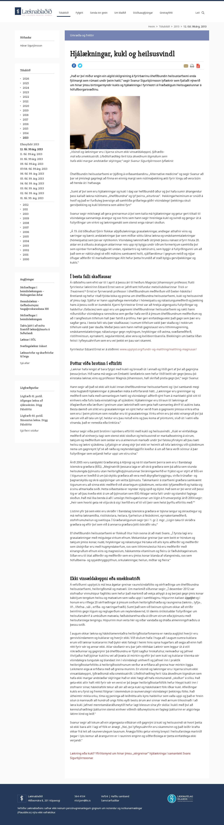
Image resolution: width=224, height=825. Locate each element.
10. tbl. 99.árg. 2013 (31, 159)
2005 (26, 236)
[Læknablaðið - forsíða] (33, 8)
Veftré (104, 796)
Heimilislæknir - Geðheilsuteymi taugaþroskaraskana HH (34, 305)
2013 (176, 26)
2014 (26, 133)
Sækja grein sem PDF (198, 66)
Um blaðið (120, 12)
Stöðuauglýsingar (143, 12)
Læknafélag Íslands (180, 798)
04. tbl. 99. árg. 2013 (32, 183)
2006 (26, 232)
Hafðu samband (120, 796)
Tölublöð (164, 26)
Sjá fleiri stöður (29, 430)
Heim (151, 26)
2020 (26, 106)
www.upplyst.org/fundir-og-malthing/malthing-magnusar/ (158, 349)
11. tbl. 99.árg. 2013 (31, 154)
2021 (26, 101)
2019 (26, 110)
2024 (26, 88)
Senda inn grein (98, 12)
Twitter (80, 65)
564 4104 (80, 796)
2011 (25, 209)
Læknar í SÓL (28, 339)
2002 (26, 250)
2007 (26, 227)
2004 (26, 241)
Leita (203, 12)
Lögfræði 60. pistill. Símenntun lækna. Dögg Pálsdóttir (34, 420)
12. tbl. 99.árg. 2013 (194, 26)
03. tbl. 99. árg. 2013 (32, 188)
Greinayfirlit (166, 12)
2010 (26, 214)
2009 (26, 218)
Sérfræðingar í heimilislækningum (31, 317)
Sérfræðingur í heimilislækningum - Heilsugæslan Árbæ (32, 291)
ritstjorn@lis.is (83, 800)
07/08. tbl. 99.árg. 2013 (33, 169)
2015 (25, 128)
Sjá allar (25, 363)
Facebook (74, 65)
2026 (26, 79)
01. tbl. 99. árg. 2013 (31, 198)
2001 (26, 255)
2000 (26, 259)
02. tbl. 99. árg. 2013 (32, 193)
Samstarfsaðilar (110, 800)
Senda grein (186, 66)
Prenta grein (192, 66)
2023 (26, 92)
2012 (26, 205)
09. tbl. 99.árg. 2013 (31, 164)
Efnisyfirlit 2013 (29, 144)
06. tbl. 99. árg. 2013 (32, 174)
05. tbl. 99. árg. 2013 (32, 178)
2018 (26, 115)
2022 (26, 97)
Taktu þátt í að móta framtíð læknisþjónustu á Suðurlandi (35, 329)
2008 (26, 223)
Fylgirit (79, 12)
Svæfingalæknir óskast (33, 346)
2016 (26, 124)
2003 (26, 245)
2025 (26, 83)
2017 (25, 119)
